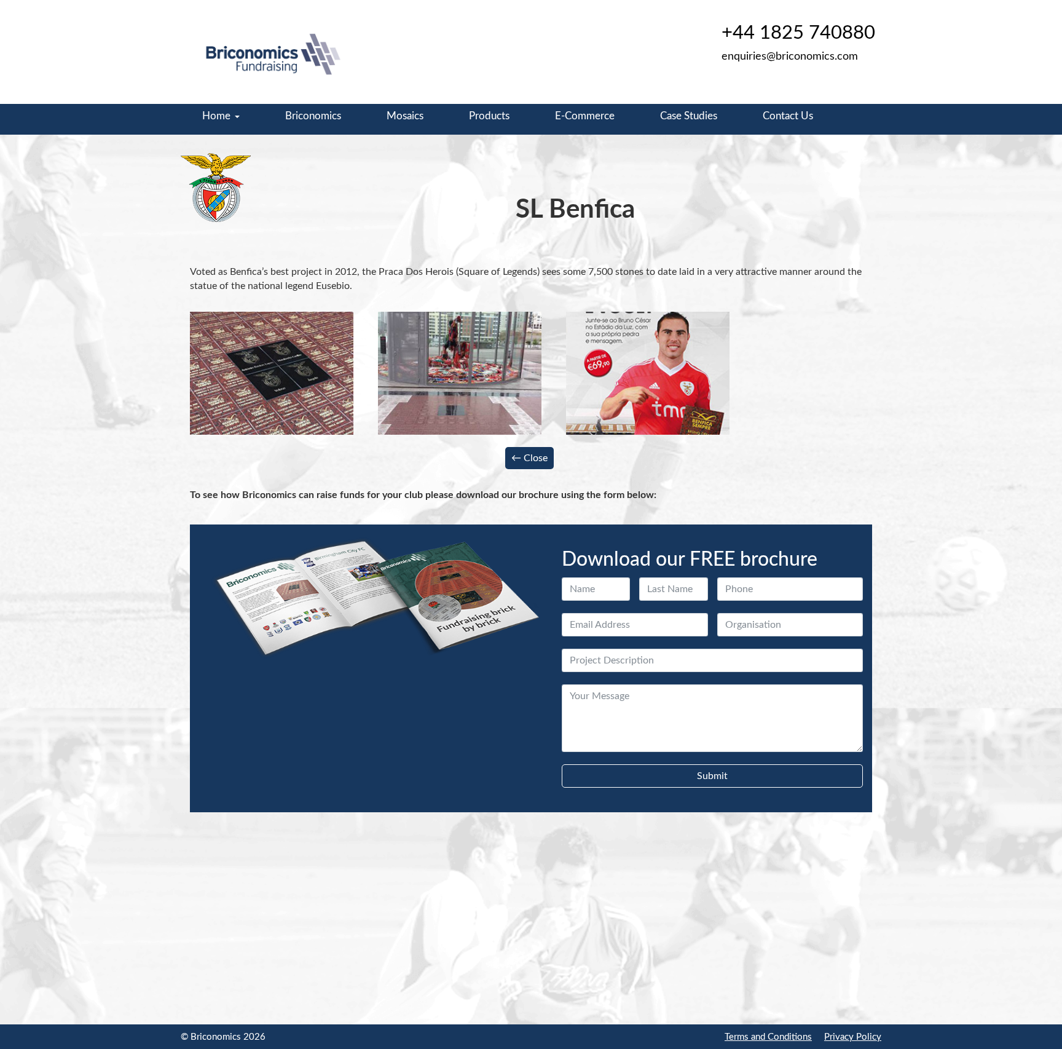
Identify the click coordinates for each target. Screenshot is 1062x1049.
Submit (712, 776)
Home (216, 116)
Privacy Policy (852, 1037)
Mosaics (405, 116)
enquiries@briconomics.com (790, 56)
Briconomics (313, 116)
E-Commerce (585, 116)
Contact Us (788, 116)
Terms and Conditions (768, 1037)
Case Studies (688, 116)
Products (489, 116)
